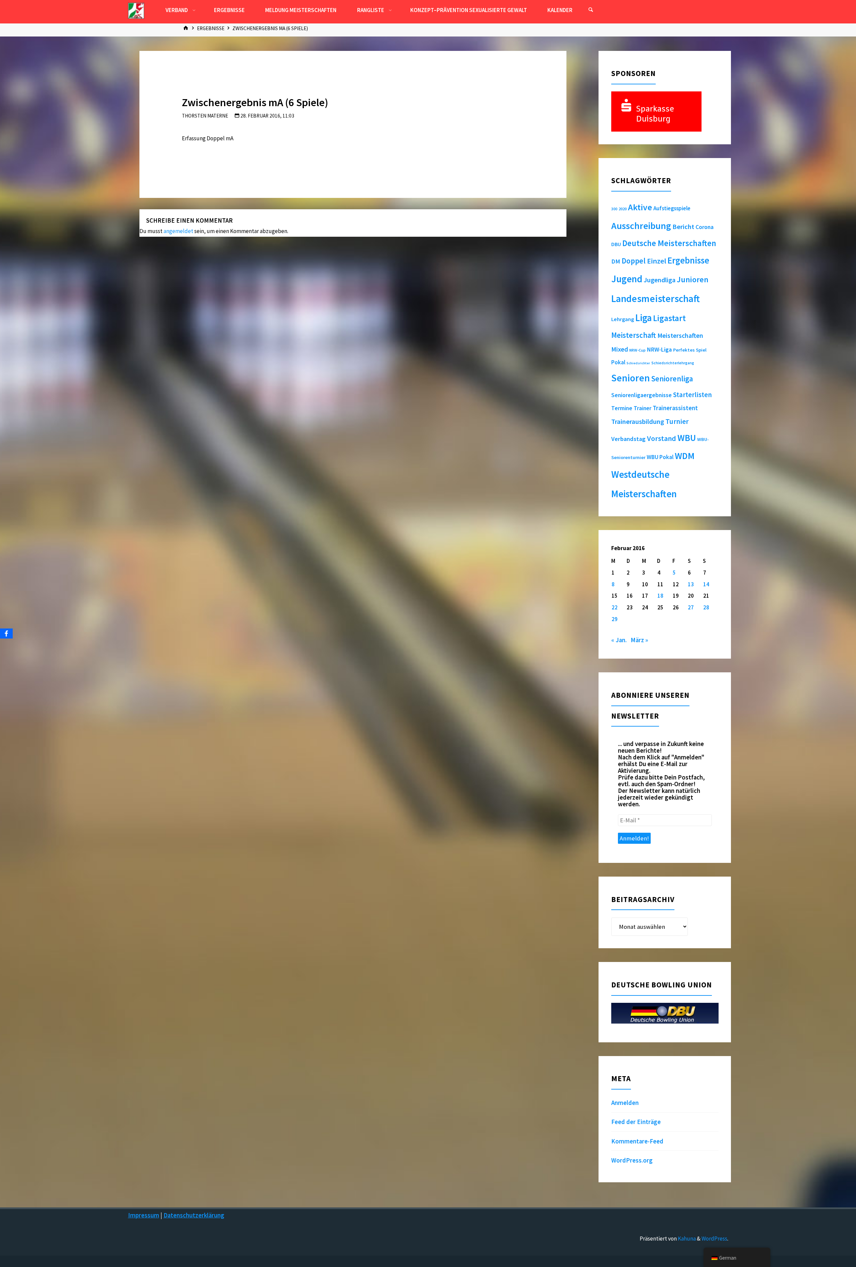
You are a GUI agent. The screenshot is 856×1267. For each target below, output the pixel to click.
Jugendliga (659, 280)
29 (615, 619)
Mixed (619, 349)
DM (615, 261)
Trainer (642, 408)
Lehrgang (622, 319)
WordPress (714, 1238)
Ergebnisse (210, 28)
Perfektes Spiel (690, 350)
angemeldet (178, 231)
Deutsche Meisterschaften (669, 243)
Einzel (656, 261)
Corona (705, 227)
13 (691, 584)
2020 (623, 208)
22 (615, 607)
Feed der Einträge (636, 1122)
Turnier (676, 421)
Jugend (626, 279)
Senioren (630, 378)
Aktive (640, 207)
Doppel (634, 261)
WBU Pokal (660, 457)
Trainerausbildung (637, 421)
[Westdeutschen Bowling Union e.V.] (136, 10)
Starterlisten (692, 394)
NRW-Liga (659, 349)
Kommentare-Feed (637, 1141)
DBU (616, 244)
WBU (686, 437)
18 (660, 595)
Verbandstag (628, 439)
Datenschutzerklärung (194, 1215)
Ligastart (669, 318)
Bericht (683, 226)
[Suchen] (590, 10)
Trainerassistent (675, 408)
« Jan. (619, 640)
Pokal (618, 362)
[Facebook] (6, 633)
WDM (684, 455)
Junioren (693, 279)
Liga (643, 318)
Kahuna (686, 1238)
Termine (621, 408)
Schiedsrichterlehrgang (672, 362)
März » (639, 640)
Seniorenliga (672, 378)
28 (706, 607)
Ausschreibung (641, 226)
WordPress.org (632, 1160)
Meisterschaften (680, 335)
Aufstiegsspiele (671, 208)
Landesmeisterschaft (655, 298)
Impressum (143, 1215)
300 (614, 209)
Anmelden (625, 1103)
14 (706, 584)
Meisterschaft (633, 335)
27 (691, 607)
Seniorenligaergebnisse (641, 395)
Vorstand (661, 438)
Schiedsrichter (638, 363)
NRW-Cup (637, 350)
